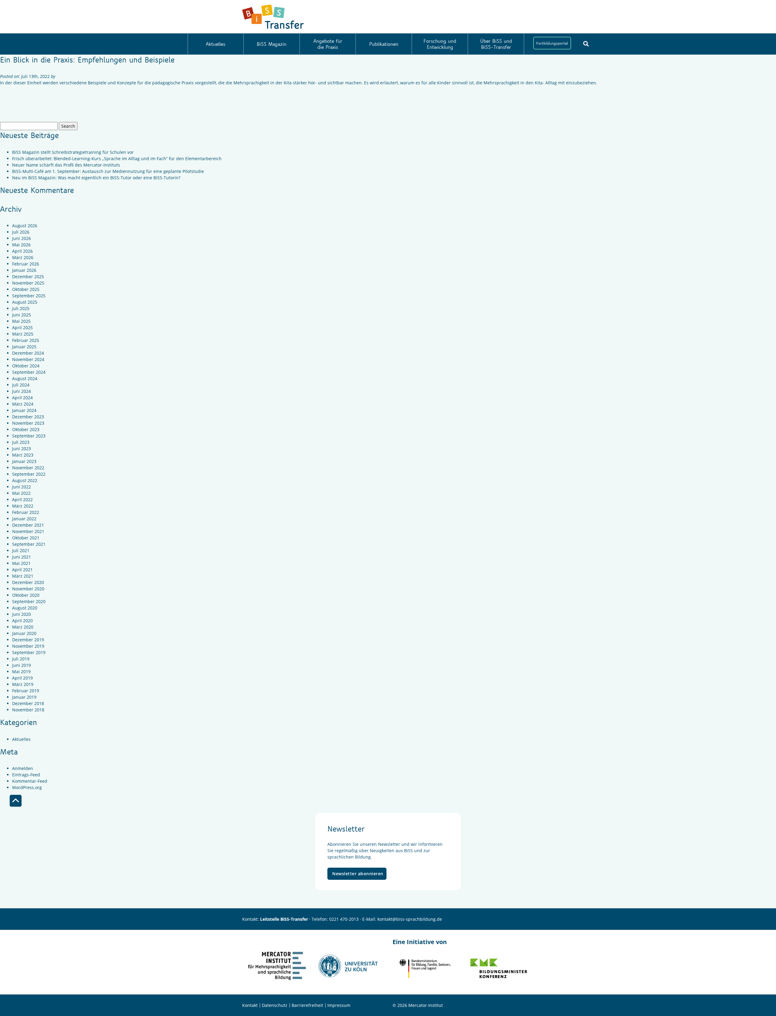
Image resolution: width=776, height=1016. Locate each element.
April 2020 (22, 620)
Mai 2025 (21, 321)
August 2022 (24, 480)
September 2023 (28, 436)
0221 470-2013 (344, 919)
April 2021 (22, 569)
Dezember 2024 (28, 353)
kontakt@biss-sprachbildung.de (409, 919)
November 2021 (28, 531)
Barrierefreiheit (307, 1005)
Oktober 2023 (25, 429)
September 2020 (28, 601)
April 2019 (22, 678)
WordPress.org (27, 787)
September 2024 (28, 372)
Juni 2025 (21, 315)
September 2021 (28, 544)
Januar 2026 (24, 270)
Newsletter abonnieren (357, 873)
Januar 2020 (24, 633)
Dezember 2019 (28, 640)
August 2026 (24, 225)
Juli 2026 (20, 232)
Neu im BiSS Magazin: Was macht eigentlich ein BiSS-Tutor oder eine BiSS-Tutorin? (96, 178)
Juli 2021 (20, 550)
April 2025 (22, 327)
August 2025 (24, 302)
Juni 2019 (21, 665)
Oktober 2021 (25, 538)
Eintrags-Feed (26, 775)
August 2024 (24, 378)
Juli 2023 (20, 442)
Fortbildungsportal (552, 43)
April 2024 (22, 397)
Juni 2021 (21, 557)
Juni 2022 (21, 487)
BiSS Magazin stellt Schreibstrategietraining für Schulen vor (73, 152)
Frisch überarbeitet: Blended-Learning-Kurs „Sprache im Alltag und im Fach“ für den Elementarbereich (117, 158)
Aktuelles (215, 44)
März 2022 (22, 506)
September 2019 (28, 652)
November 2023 (28, 423)
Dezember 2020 (28, 582)
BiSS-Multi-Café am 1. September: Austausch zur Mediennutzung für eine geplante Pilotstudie (108, 171)
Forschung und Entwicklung (439, 44)
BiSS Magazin (271, 44)
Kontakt (250, 1005)
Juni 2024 (21, 391)
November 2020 (28, 589)
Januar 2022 (24, 519)
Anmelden (22, 768)
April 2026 (22, 251)
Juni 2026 (21, 238)
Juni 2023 (21, 448)
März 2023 (22, 455)
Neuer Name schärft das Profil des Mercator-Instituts (66, 165)
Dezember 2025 (28, 276)
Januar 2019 (24, 697)
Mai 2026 (21, 245)
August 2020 (24, 608)
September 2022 (28, 474)
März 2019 (22, 684)
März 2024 (22, 404)
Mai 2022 (21, 493)
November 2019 (28, 646)
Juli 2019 (20, 659)
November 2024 (28, 359)
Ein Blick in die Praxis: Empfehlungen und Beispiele (87, 59)
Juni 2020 (21, 614)
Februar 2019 (25, 691)
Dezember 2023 (28, 417)
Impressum (338, 1005)
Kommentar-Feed (29, 781)
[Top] (16, 801)
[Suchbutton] (586, 43)
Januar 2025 (24, 346)
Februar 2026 (25, 264)
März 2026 (22, 257)
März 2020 (22, 627)
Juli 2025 (20, 308)
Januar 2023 (24, 461)
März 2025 (22, 334)
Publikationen (383, 44)
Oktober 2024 (25, 366)
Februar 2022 (25, 512)
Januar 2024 (24, 410)
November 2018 (28, 710)
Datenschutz (274, 1005)
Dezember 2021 (28, 525)
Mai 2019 (21, 671)
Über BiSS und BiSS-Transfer (496, 44)
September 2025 (28, 296)
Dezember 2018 (28, 703)
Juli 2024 (20, 385)
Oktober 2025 (25, 289)
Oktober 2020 (25, 595)
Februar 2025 (25, 340)
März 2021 (22, 576)
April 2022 (22, 499)
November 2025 (28, 283)
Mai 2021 (21, 563)
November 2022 (28, 468)
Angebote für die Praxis (327, 44)
